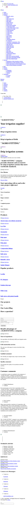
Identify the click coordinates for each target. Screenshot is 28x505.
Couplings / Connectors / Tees (13, 42)
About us (5, 13)
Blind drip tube (9, 52)
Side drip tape (9, 44)
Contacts (5, 69)
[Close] (1, 502)
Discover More (4, 180)
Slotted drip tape (10, 45)
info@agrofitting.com (13, 5)
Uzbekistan (8, 70)
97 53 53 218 (10, 3)
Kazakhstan (9, 71)
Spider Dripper (9, 22)
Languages (5, 74)
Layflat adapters (10, 30)
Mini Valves (9, 36)
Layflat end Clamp (10, 26)
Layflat (8, 34)
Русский (8, 75)
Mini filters (8, 21)
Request (2, 79)
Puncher (8, 49)
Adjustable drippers (10, 39)
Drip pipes (8, 48)
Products (5, 15)
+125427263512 (7, 97)
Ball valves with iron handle (12, 56)
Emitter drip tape (10, 47)
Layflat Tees (9, 31)
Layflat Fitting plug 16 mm (12, 27)
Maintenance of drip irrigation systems (15, 62)
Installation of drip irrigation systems (14, 61)
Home (4, 12)
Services (5, 60)
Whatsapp (5, 491)
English (8, 76)
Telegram (5, 486)
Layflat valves (9, 33)
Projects (5, 67)
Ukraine (8, 72)
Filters (7, 17)
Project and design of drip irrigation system (16, 63)
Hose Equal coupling (11, 25)
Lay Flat (3, 226)
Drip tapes (4, 237)
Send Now (3, 325)
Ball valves (8, 54)
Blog (4, 66)
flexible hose (9, 24)
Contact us (3, 127)
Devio (8, 499)
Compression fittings (11, 53)
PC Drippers (9, 40)
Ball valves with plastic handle (13, 57)
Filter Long (8, 20)
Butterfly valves (9, 16)
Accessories (9, 35)
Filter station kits (10, 18)
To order (2, 188)
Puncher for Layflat (10, 29)
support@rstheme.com (8, 98)
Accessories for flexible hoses (13, 43)
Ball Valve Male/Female (11, 58)
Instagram (5, 481)
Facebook (5, 476)
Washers (8, 38)
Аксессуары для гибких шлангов (11, 220)
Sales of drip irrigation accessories (14, 65)
